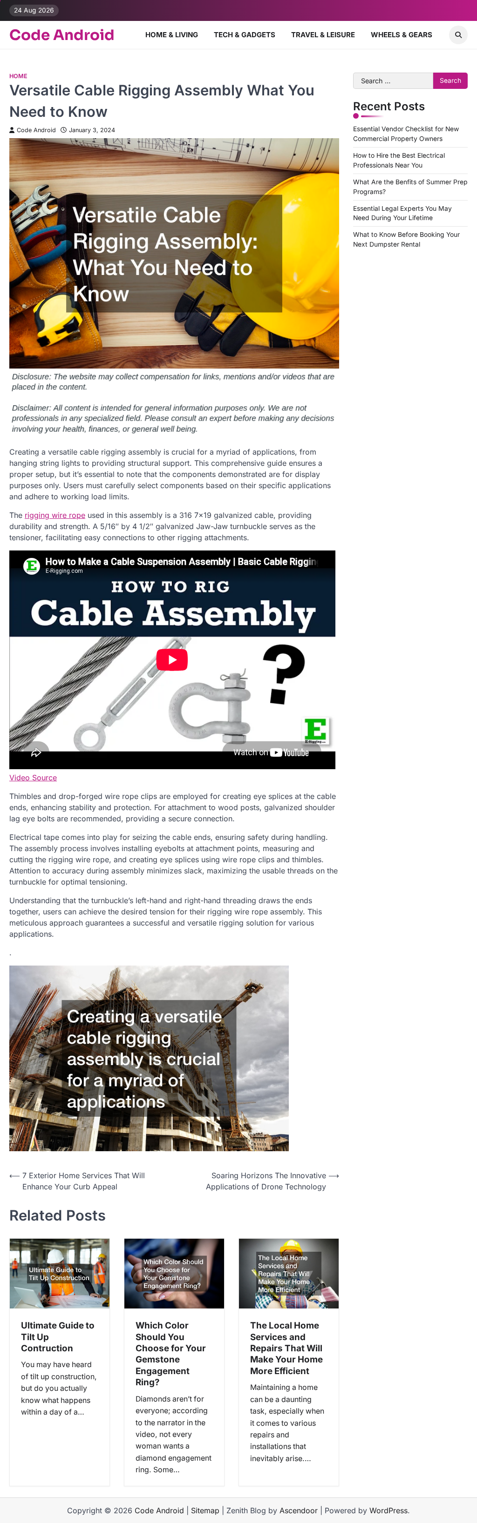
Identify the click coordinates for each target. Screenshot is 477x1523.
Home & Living (171, 34)
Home (18, 76)
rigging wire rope (55, 515)
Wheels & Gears (401, 34)
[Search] (458, 35)
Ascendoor (298, 1510)
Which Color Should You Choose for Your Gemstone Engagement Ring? (171, 1354)
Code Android (62, 35)
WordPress (388, 1510)
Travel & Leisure (323, 34)
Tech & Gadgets (244, 34)
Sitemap (205, 1510)
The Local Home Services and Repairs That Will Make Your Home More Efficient (286, 1348)
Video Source (33, 777)
